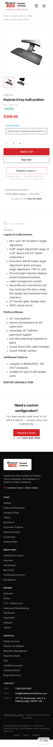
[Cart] (36, 5)
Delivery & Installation (14, 646)
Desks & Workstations (14, 508)
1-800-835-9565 (34, 199)
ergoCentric (9, 617)
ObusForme (9, 613)
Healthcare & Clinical (13, 555)
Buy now (26, 159)
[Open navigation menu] (44, 6)
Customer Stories (12, 670)
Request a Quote (26, 432)
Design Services (11, 641)
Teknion (7, 627)
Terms (26, 735)
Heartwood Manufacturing (16, 608)
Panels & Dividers (12, 532)
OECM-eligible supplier (14, 715)
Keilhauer (8, 622)
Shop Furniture (18, 16)
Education (8, 560)
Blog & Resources (12, 675)
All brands (8, 593)
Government (9, 565)
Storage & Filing (11, 512)
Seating (7, 503)
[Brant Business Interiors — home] (16, 4)
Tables (7, 517)
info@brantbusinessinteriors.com (31, 693)
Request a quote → (26, 170)
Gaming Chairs (10, 541)
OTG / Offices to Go (13, 603)
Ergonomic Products (13, 527)
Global (7, 598)
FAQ (6, 660)
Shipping (36, 735)
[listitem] (9, 82)
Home (6, 16)
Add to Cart (26, 151)
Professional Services (14, 575)
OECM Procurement (13, 665)
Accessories (9, 537)
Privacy (16, 735)
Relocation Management (15, 651)
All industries (10, 579)
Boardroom (9, 522)
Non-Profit (9, 570)
